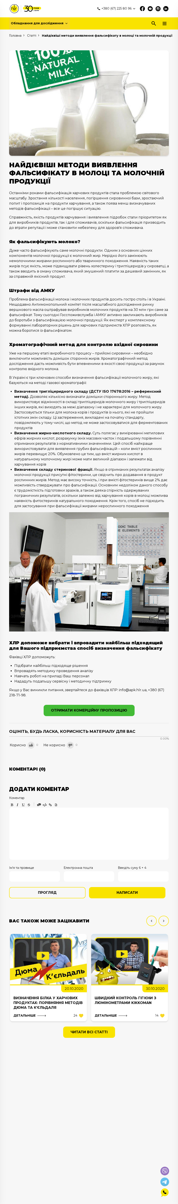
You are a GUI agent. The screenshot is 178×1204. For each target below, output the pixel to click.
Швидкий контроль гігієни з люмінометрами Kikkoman (125, 1000)
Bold (12, 805)
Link (50, 805)
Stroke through (29, 805)
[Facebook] (142, 9)
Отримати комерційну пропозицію (89, 710)
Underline (23, 805)
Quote (39, 805)
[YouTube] (150, 9)
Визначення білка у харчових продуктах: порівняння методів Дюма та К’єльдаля (48, 1003)
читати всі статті (89, 1032)
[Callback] (164, 1192)
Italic (17, 805)
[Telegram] (164, 1182)
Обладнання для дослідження (37, 23)
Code (45, 805)
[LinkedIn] (166, 9)
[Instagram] (158, 9)
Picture (56, 805)
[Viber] (164, 1171)
